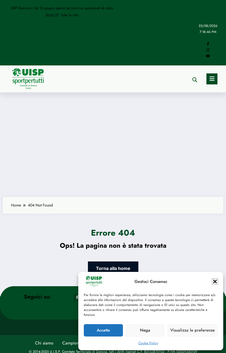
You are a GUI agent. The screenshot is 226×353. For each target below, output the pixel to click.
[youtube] (208, 56)
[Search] (195, 80)
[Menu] (211, 78)
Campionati (73, 343)
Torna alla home (113, 268)
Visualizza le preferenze (192, 330)
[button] (215, 281)
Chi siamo (44, 343)
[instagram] (207, 50)
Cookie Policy (148, 343)
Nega (145, 330)
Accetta (103, 330)
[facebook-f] (208, 43)
